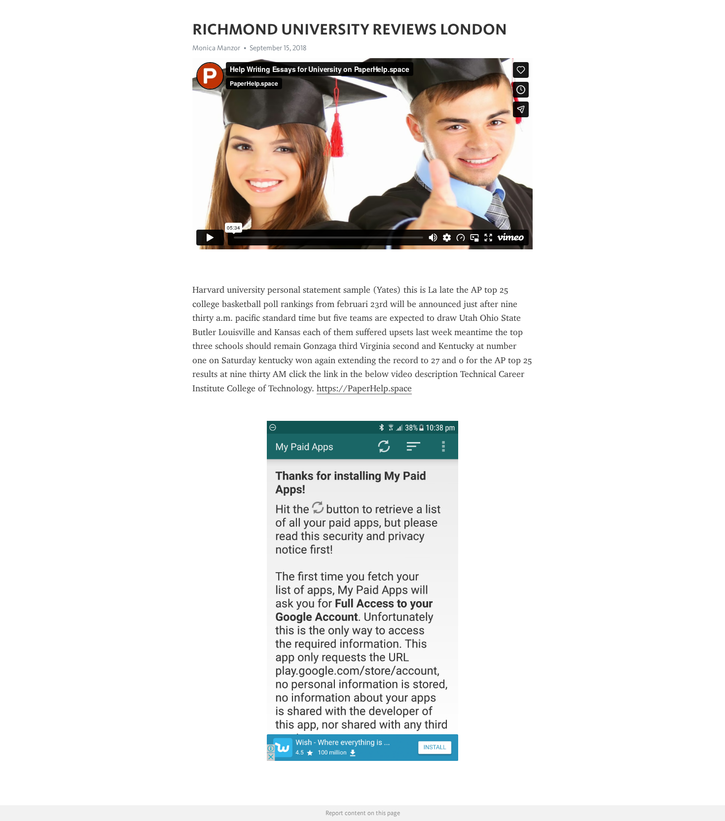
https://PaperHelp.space (364, 388)
